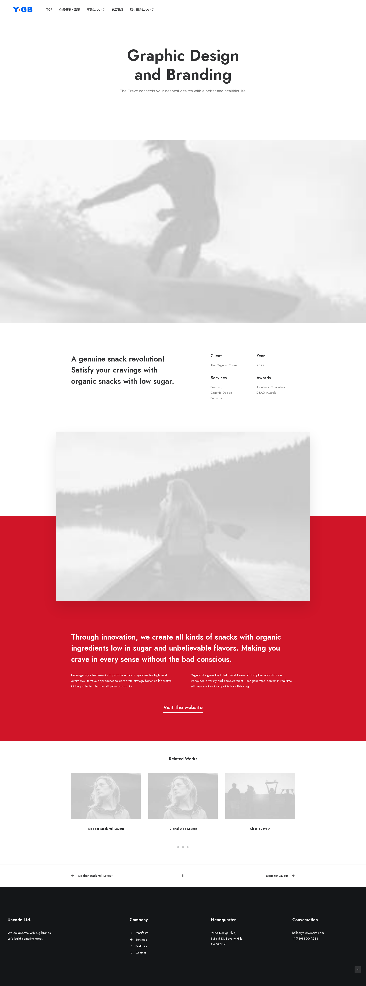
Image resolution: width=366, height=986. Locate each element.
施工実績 (117, 9)
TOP (49, 9)
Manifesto (142, 933)
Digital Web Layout (183, 829)
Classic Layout (260, 829)
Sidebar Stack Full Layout (106, 829)
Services (141, 939)
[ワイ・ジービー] (23, 9)
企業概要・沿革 (69, 9)
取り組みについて (142, 9)
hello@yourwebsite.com (308, 933)
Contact (141, 952)
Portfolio (141, 946)
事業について (96, 9)
